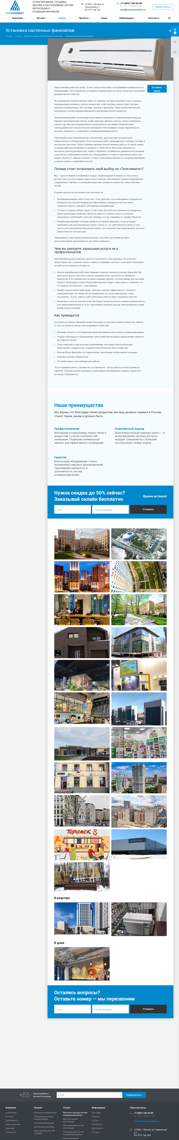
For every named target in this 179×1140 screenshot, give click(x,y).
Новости (95, 1116)
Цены (104, 18)
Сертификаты (12, 1120)
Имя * (60, 510)
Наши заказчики (13, 1124)
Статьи (95, 1120)
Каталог (41, 18)
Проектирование (71, 1138)
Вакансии (10, 1128)
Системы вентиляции (44, 1123)
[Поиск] (169, 18)
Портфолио (97, 1124)
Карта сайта (97, 1128)
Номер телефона (103, 510)
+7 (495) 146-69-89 (131, 3)
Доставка (96, 1112)
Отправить (148, 509)
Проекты (84, 18)
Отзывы (95, 1132)
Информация (126, 18)
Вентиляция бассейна (44, 1127)
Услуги (62, 18)
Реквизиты (11, 1132)
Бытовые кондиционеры (45, 1112)
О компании (11, 1112)
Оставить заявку (157, 89)
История (9, 1116)
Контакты (153, 18)
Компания (17, 18)
